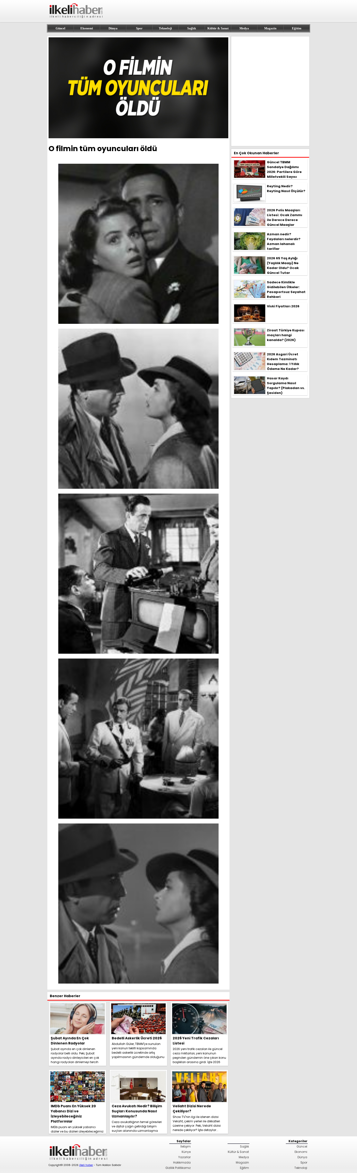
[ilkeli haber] (76, 20)
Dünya (113, 28)
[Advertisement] (270, 91)
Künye (186, 1152)
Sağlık (191, 28)
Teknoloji (165, 28)
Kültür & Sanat (218, 28)
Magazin (270, 28)
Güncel (60, 28)
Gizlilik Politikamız (178, 1168)
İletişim (185, 1146)
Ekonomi (86, 28)
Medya (244, 28)
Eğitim (296, 28)
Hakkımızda (182, 1162)
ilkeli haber (86, 1165)
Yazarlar (184, 1157)
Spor (139, 28)
